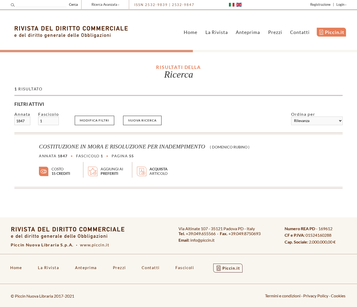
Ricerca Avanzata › (105, 4)
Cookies (338, 295)
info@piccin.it (202, 240)
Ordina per (303, 114)
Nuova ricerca (142, 120)
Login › (341, 4)
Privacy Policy (315, 295)
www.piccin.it (94, 244)
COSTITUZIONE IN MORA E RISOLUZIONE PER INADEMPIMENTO (122, 146)
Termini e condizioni (283, 295)
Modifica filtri (94, 120)
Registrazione (320, 4)
